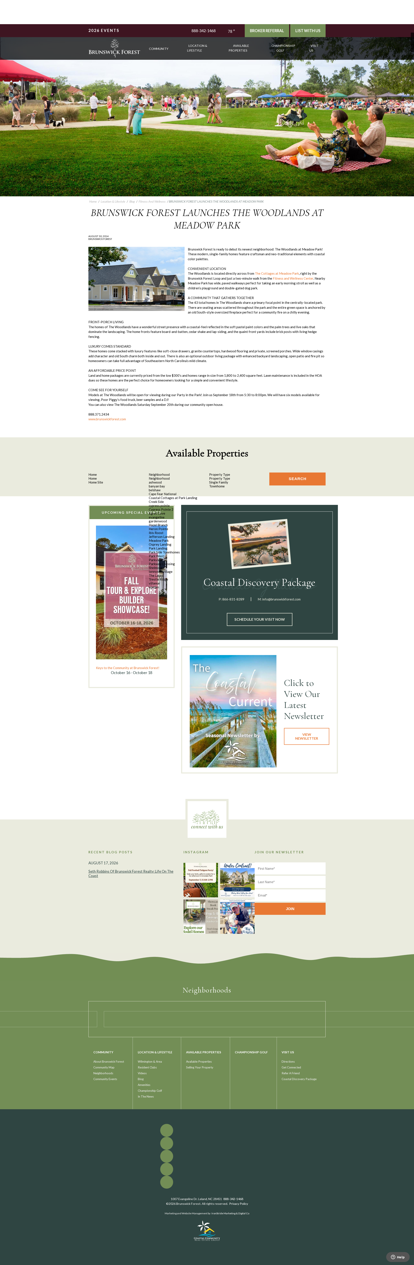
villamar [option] (154, 583)
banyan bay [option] (157, 486)
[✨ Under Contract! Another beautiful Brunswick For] (237, 880)
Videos (142, 1073)
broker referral (267, 30)
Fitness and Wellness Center (293, 278)
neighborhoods (103, 1073)
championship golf (283, 48)
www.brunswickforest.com (107, 419)
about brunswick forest (108, 1061)
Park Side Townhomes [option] (164, 552)
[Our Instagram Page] (412, 44)
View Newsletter (306, 736)
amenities (144, 1085)
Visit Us (314, 48)
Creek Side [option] (156, 502)
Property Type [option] (219, 478)
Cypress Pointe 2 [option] (161, 509)
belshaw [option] (154, 490)
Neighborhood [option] (159, 478)
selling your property (199, 1067)
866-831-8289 (233, 599)
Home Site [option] (95, 482)
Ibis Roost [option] (156, 533)
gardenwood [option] (158, 521)
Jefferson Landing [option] (162, 537)
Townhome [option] (217, 486)
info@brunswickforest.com (281, 599)
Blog (141, 1079)
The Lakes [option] (156, 575)
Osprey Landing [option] (160, 544)
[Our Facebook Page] (412, 34)
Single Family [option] (218, 482)
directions (288, 1061)
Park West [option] (156, 556)
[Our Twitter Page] (412, 37)
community (158, 48)
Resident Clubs (147, 1067)
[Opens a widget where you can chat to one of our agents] (398, 1257)
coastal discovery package (299, 1079)
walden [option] (154, 587)
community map (103, 1067)
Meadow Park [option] (159, 540)
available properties (239, 48)
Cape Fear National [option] (162, 494)
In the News (146, 1096)
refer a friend (291, 1073)
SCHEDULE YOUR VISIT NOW (259, 619)
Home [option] (92, 478)
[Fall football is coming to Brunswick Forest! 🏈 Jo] (200, 880)
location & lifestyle (197, 48)
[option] (131, 601)
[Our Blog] (412, 47)
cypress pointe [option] (159, 505)
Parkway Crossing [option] (162, 564)
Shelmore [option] (155, 568)
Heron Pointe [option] (158, 529)
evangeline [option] (157, 517)
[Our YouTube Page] (412, 40)
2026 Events (103, 30)
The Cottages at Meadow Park (277, 273)
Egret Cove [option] (157, 513)
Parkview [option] (155, 560)
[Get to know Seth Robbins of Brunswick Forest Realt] (237, 917)
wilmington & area (150, 1061)
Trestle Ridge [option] (158, 579)
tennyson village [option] (160, 571)
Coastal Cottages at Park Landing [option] (173, 498)
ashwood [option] (155, 482)
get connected (291, 1067)
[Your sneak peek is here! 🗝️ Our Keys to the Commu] (200, 917)
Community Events (105, 1079)
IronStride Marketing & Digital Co (230, 1213)
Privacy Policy (238, 1203)
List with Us (307, 30)
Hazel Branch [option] (158, 525)
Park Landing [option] (158, 548)
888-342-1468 (203, 30)
